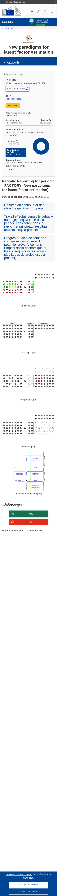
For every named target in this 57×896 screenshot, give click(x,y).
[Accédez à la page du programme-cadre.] (28, 39)
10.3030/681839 (13, 99)
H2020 (9, 28)
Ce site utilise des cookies (19, 874)
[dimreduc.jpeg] (28, 424)
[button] (39, 12)
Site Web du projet (16, 89)
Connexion (32, 12)
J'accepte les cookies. (28, 884)
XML (30, 514)
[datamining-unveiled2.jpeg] (28, 471)
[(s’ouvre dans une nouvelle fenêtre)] (11, 11)
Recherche (45, 12)
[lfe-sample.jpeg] (28, 330)
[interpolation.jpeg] (28, 377)
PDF (30, 522)
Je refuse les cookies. (28, 891)
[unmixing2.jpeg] (28, 283)
